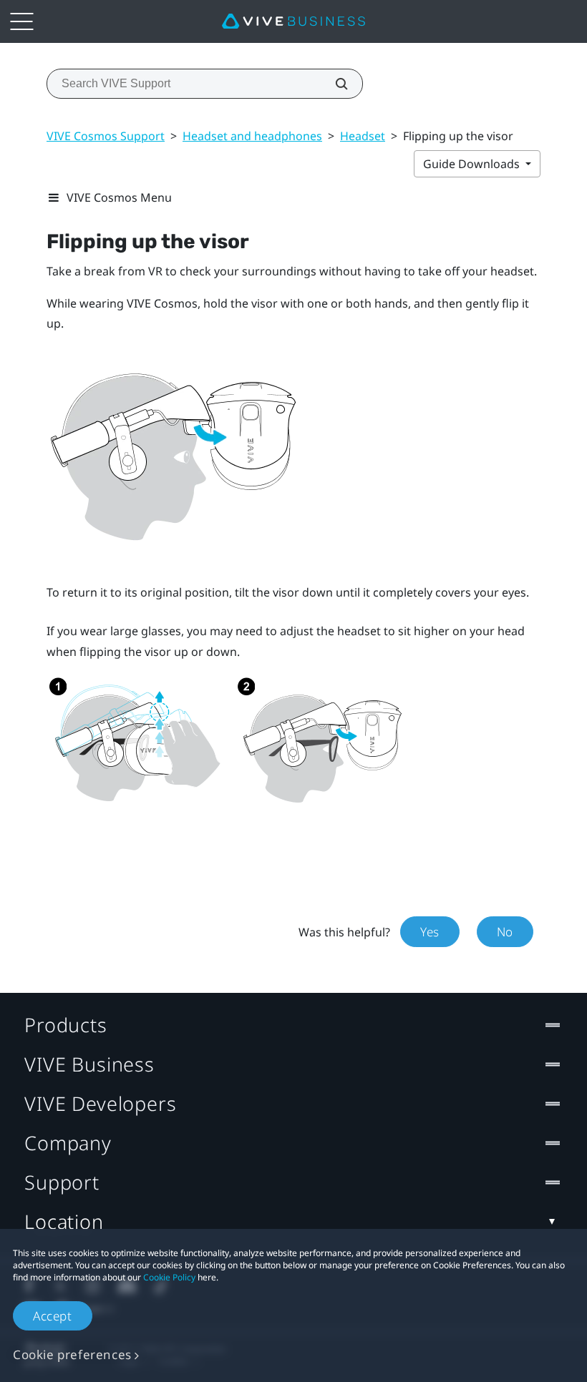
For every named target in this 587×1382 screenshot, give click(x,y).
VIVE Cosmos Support (106, 136)
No (505, 931)
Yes (430, 931)
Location (64, 1221)
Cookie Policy (169, 1277)
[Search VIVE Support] (333, 83)
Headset (362, 136)
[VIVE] (293, 21)
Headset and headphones (252, 136)
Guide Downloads (473, 164)
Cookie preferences (72, 1354)
